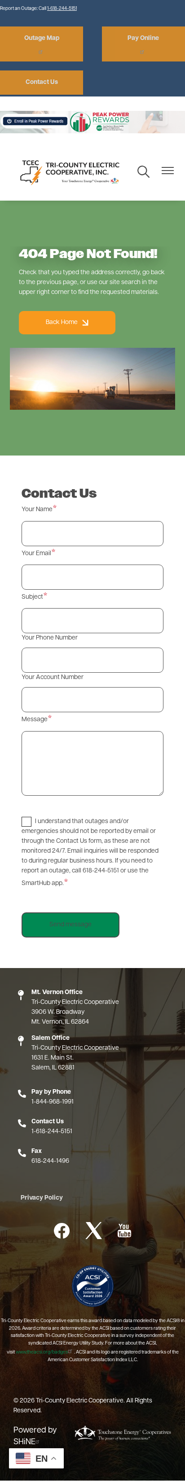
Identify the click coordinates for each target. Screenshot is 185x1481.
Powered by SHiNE (35, 1436)
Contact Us (42, 82)
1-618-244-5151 (62, 8)
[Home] (68, 172)
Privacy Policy (42, 1198)
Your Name (37, 509)
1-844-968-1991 (52, 1102)
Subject (32, 597)
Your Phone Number (50, 638)
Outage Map (41, 38)
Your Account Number (53, 677)
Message (35, 719)
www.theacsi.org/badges (42, 1352)
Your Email (36, 553)
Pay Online (143, 38)
